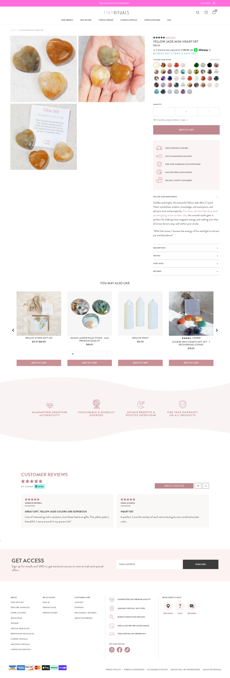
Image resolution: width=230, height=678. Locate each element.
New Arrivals (67, 20)
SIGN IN (46, 602)
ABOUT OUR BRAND (83, 618)
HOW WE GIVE (17, 602)
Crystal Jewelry (106, 20)
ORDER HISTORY (50, 613)
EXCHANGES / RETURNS (86, 613)
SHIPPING (79, 607)
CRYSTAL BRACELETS (20, 628)
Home (12, 30)
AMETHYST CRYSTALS (20, 644)
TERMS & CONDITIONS (134, 669)
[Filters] (198, 486)
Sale (169, 20)
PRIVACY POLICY (113, 669)
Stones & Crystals (128, 20)
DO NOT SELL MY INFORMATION (185, 669)
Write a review (174, 486)
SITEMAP (15, 623)
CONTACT (79, 602)
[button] (159, 37)
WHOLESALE (16, 618)
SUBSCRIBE (200, 564)
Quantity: (157, 104)
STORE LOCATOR (18, 613)
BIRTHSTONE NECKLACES (22, 633)
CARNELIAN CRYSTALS (21, 649)
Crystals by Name (152, 20)
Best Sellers (85, 20)
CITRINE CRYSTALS (19, 639)
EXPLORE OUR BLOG (20, 607)
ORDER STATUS (49, 607)
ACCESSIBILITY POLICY (157, 669)
